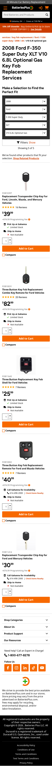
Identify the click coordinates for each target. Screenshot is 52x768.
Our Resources (12, 640)
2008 (17, 40)
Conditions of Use (26, 749)
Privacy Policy (26, 762)
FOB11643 (7, 376)
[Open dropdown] (29, 219)
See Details (36, 29)
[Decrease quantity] (10, 242)
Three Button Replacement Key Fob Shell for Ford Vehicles (22, 381)
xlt (22, 40)
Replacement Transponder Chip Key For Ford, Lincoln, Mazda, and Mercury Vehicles (25, 200)
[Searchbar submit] (47, 15)
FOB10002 (7, 462)
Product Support (13, 633)
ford (37, 37)
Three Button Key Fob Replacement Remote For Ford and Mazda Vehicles (23, 467)
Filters (24, 142)
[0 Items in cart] (46, 8)
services (6, 37)
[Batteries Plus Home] (23, 8)
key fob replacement (22, 37)
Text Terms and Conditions (26, 758)
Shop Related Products (26, 158)
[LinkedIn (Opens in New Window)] (25, 667)
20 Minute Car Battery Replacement (26, 2)
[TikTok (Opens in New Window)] (33, 667)
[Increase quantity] (10, 240)
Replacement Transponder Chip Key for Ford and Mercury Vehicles (24, 557)
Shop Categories (13, 620)
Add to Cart (26, 248)
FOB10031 (7, 286)
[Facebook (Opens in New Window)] (8, 667)
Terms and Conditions (26, 754)
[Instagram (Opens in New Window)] (16, 667)
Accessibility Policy (26, 745)
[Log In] (40, 8)
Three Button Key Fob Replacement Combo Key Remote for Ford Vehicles (23, 291)
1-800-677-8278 (19, 655)
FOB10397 (7, 193)
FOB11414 (7, 552)
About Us (9, 626)
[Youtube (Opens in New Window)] (42, 667)
